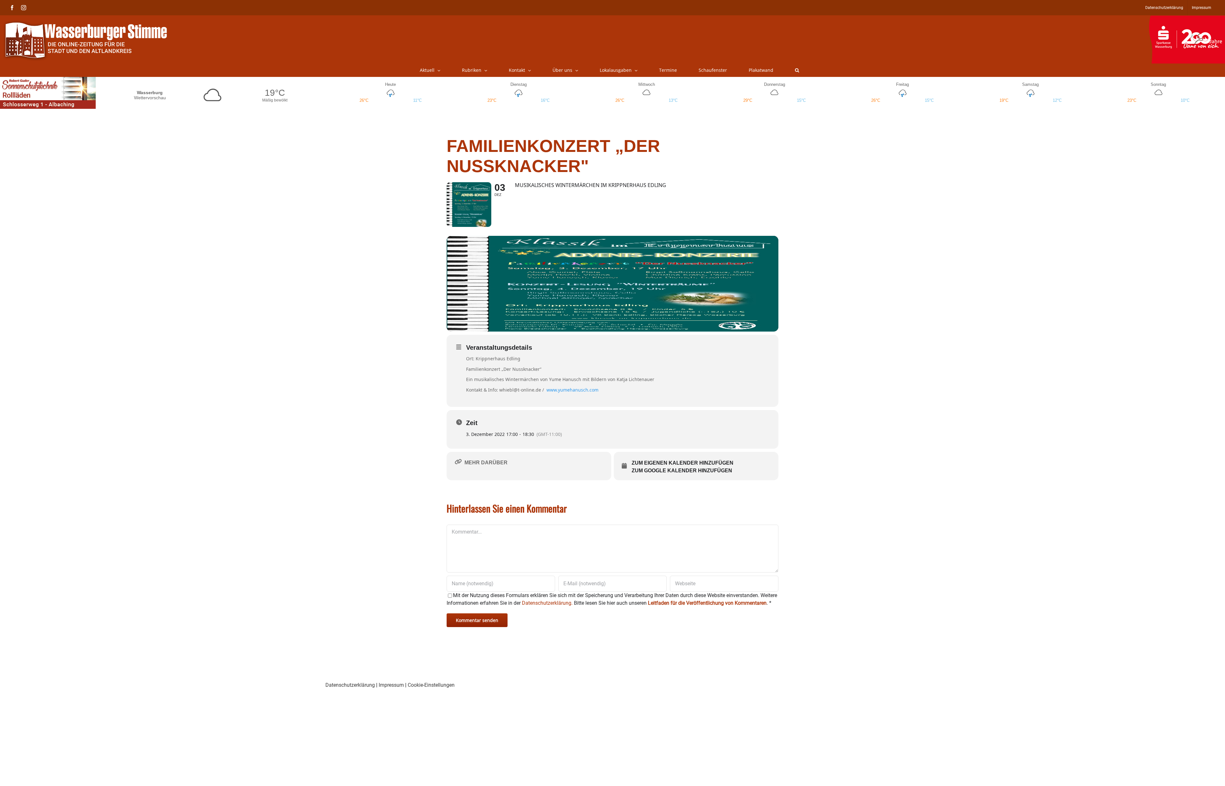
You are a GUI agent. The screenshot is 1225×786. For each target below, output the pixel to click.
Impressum (391, 685)
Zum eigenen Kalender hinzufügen (682, 463)
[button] (797, 70)
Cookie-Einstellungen (431, 685)
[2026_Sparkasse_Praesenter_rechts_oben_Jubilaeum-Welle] (1187, 19)
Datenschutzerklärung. (547, 603)
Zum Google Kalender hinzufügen (682, 470)
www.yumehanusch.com (572, 390)
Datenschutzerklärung (350, 685)
